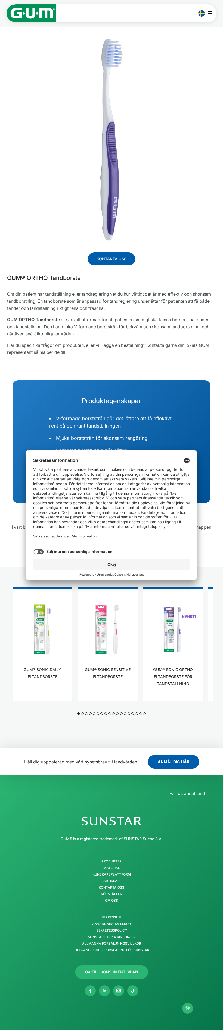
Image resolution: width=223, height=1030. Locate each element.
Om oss (111, 900)
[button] (78, 713)
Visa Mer (42, 693)
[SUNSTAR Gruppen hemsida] (111, 821)
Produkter (111, 861)
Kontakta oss (111, 887)
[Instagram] (118, 990)
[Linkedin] (104, 990)
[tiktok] (132, 990)
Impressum (112, 917)
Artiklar (111, 881)
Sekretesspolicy (111, 930)
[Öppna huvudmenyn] (211, 13)
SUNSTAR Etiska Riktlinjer (111, 937)
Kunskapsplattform (111, 874)
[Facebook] (90, 990)
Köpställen (111, 894)
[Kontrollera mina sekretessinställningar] (187, 1008)
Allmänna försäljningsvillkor (111, 943)
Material (111, 868)
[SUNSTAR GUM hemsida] (31, 13)
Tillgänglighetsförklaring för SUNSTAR (111, 950)
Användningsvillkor (111, 924)
